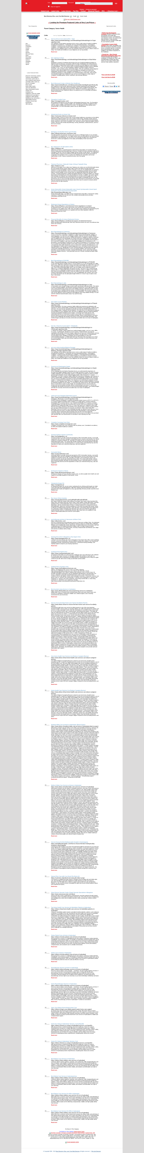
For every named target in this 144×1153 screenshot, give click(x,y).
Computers (28, 46)
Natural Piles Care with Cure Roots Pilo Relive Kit (65, 876)
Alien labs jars (29, 104)
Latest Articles (66, 11)
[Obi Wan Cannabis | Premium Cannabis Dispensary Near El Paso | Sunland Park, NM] (72, 1132)
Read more (54, 51)
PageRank (59, 35)
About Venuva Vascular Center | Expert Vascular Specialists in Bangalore (72, 892)
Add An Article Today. (79, 1131)
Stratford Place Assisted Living (59, 566)
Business (28, 45)
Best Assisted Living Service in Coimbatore (63, 589)
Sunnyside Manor (56, 452)
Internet (28, 52)
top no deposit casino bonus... (33, 80)
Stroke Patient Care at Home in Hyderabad (63, 935)
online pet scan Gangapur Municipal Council (64, 395)
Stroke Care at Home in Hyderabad (61, 953)
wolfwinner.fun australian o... (33, 95)
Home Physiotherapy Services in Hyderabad (64, 984)
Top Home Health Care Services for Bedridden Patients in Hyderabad (71, 907)
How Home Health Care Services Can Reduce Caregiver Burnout (70, 656)
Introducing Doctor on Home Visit (60, 114)
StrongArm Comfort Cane (58, 99)
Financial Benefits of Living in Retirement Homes (65, 219)
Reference (28, 58)
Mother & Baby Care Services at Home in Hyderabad (66, 785)
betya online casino (30, 86)
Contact (83, 11)
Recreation (28, 57)
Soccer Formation (30, 83)
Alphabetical (69, 35)
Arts (27, 43)
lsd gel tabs (28, 102)
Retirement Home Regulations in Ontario (62, 204)
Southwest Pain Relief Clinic (59, 552)
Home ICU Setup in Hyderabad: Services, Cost (64, 1041)
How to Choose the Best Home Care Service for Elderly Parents (69, 603)
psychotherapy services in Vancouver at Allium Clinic (66, 519)
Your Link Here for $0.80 (108, 74)
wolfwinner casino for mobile (33, 93)
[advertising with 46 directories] (33, 33)
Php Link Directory (96, 1151)
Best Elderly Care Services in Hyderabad (63, 1059)
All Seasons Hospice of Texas (59, 471)
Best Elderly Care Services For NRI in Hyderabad (65, 1093)
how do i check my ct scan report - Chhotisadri (64, 326)
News (27, 55)
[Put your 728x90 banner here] (72, 19)
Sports (27, 64)
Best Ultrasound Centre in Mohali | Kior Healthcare (65, 83)
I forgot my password (91, 9)
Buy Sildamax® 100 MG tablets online (62, 147)
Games (27, 48)
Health (74, 16)
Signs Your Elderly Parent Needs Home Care (64, 1007)
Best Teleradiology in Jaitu (58, 283)
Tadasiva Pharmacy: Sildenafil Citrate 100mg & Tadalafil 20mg (69, 164)
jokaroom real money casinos (33, 75)
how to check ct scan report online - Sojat (63, 39)
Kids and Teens (30, 54)
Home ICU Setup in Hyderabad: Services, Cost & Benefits (67, 1024)
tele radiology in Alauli (57, 58)
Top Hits (75, 11)
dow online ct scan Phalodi (59, 302)
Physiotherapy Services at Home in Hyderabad (64, 967)
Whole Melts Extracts (31, 99)
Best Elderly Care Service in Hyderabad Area (64, 1076)
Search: (82, 3)
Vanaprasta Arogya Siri (57, 483)
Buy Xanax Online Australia (59, 498)
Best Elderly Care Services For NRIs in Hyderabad (65, 1111)
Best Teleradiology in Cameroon (60, 231)
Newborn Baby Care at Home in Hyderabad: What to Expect (68, 724)
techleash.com (29, 92)
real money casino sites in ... (33, 78)
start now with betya (31, 87)
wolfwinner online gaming (32, 96)
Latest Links (55, 11)
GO (116, 3)
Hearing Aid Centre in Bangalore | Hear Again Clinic (66, 537)
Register (82, 9)
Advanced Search (93, 11)
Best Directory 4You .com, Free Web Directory (56, 16)
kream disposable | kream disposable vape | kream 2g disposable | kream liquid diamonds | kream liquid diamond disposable (74, 190)
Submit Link (45, 11)
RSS (103, 11)
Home (27, 51)
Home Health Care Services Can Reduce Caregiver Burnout (68, 690)
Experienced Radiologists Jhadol (60, 366)
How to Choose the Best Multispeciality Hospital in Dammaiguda (69, 842)
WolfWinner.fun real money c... (33, 98)
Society (27, 62)
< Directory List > (112, 11)
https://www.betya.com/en (32, 89)
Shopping (28, 61)
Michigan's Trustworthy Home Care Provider (63, 132)
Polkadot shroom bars (31, 101)
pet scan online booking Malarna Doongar (63, 347)
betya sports (29, 84)
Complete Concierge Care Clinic (60, 422)
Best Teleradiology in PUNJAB (60, 260)
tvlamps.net (29, 90)
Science (28, 59)
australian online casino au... (33, 81)
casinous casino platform (32, 77)
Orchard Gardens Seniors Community (62, 434)
